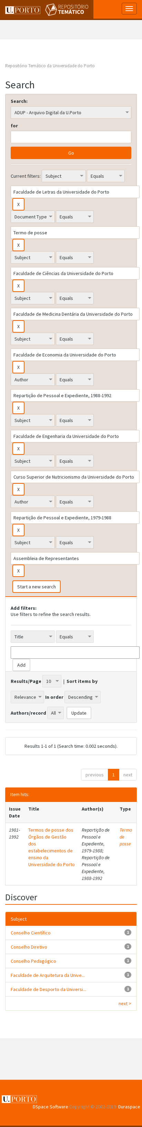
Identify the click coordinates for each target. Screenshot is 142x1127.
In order (54, 697)
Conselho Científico (31, 933)
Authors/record (28, 713)
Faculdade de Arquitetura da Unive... (48, 975)
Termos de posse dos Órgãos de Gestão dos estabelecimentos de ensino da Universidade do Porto (51, 847)
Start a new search (36, 587)
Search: (19, 101)
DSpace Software (50, 1107)
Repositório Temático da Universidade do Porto (50, 66)
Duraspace (129, 1107)
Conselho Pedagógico (33, 961)
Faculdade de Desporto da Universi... (48, 989)
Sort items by (82, 681)
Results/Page (26, 681)
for (14, 125)
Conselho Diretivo (29, 947)
